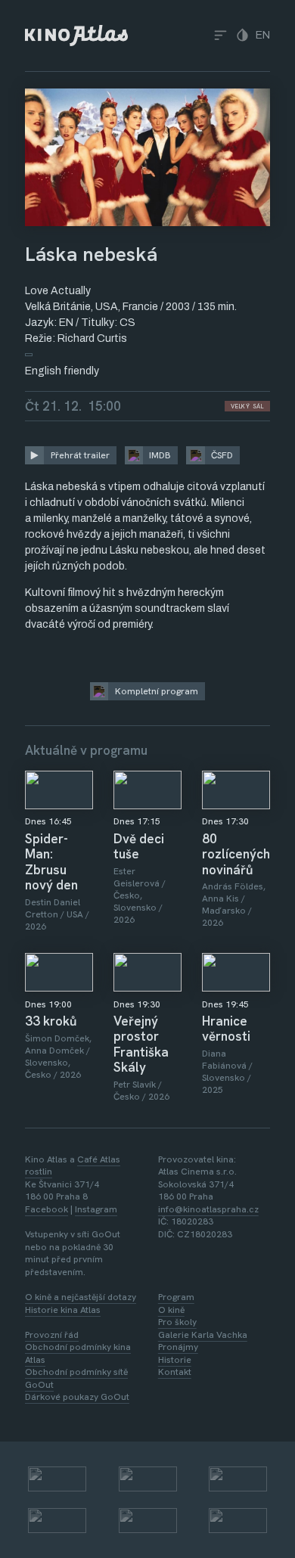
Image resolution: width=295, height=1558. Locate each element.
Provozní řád (52, 1335)
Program (176, 1297)
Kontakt (174, 1372)
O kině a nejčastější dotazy (80, 1297)
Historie (174, 1360)
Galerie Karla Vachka (202, 1335)
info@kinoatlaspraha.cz (208, 1209)
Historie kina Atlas (63, 1310)
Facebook (46, 1209)
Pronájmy (178, 1347)
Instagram (96, 1209)
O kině (171, 1310)
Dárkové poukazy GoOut (77, 1397)
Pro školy (177, 1322)
